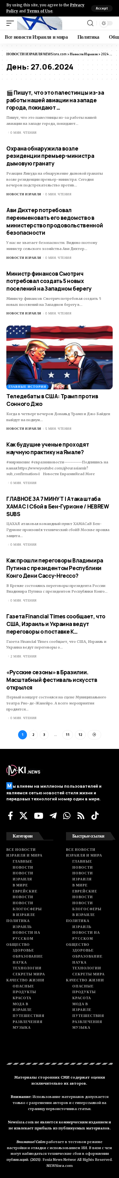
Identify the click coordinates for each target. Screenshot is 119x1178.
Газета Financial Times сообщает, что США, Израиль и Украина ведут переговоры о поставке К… (55, 624)
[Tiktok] (95, 816)
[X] (23, 816)
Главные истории (27, 386)
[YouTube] (38, 816)
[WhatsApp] (67, 816)
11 (67, 734)
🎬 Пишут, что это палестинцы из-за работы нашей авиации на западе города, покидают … (55, 100)
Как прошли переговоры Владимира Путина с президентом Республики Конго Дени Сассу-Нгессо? (54, 568)
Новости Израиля (23, 194)
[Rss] (81, 816)
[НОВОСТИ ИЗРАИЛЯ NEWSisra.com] (39, 23)
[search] (90, 23)
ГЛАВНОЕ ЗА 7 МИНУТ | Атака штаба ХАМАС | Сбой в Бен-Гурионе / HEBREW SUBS (57, 506)
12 (80, 734)
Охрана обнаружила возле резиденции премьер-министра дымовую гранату (50, 156)
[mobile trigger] (11, 23)
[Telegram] (53, 816)
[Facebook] (10, 816)
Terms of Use (39, 11)
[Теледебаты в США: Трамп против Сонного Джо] (59, 357)
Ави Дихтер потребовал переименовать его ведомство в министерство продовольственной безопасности (54, 221)
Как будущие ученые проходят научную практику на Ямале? (47, 448)
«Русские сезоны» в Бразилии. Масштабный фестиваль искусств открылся (51, 680)
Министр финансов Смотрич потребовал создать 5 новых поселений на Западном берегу (49, 281)
